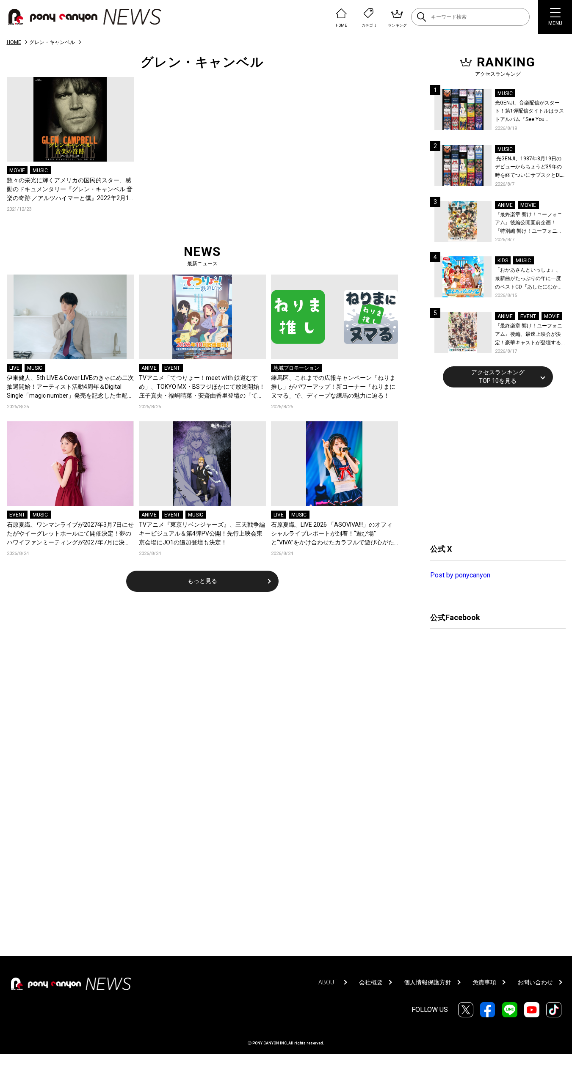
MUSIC (40, 170)
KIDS (502, 261)
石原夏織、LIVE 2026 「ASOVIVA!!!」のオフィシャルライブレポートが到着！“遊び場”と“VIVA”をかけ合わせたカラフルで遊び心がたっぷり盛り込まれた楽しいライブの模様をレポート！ (333, 534)
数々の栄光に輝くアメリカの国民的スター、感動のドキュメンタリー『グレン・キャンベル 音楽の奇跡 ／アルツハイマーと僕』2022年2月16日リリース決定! (70, 190)
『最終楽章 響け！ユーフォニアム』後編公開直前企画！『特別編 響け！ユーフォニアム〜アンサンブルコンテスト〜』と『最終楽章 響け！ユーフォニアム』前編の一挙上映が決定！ (528, 224)
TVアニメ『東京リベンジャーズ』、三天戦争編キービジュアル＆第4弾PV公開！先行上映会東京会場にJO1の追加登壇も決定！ (202, 533)
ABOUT (328, 982)
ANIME (149, 368)
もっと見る (202, 580)
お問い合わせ (535, 982)
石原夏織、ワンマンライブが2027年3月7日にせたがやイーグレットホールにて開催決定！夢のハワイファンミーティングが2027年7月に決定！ (70, 534)
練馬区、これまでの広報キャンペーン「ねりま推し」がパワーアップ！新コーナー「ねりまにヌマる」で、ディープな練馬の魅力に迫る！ (333, 386)
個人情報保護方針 (427, 982)
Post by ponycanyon (460, 575)
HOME (14, 42)
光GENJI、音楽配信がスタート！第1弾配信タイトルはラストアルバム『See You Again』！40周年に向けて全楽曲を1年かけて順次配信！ (530, 112)
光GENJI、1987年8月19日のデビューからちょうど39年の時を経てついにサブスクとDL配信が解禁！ (528, 168)
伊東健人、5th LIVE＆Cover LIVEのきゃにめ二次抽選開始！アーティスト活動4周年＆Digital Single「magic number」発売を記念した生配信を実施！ (70, 387)
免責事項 (484, 982)
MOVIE (17, 170)
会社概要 (371, 982)
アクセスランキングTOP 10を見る (498, 376)
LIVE (14, 368)
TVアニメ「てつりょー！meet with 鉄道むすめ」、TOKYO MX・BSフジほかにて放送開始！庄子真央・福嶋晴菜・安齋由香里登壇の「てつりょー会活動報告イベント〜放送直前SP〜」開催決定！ (202, 387)
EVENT (172, 368)
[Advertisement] (493, 464)
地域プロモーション (296, 368)
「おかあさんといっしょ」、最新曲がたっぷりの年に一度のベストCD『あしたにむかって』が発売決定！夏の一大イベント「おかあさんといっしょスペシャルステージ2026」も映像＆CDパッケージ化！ (529, 279)
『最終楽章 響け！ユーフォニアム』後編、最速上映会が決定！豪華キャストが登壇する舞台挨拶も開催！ (528, 335)
